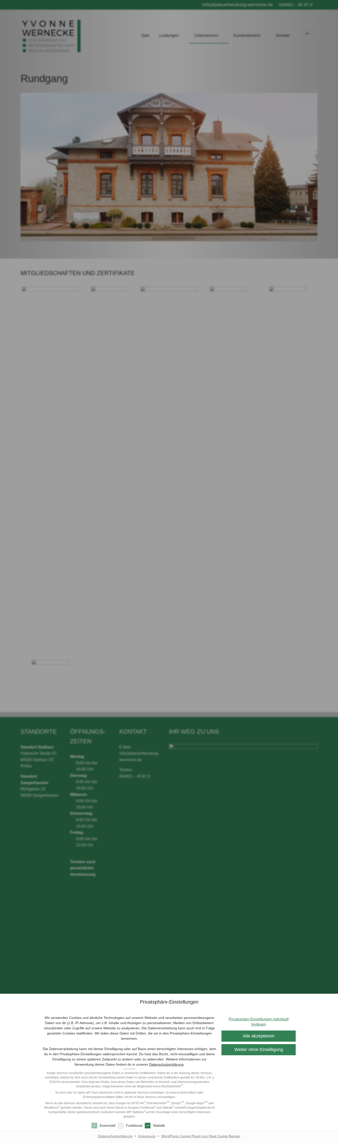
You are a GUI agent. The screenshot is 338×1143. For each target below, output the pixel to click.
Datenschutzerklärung (166, 1064)
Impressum (147, 1136)
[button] (258, 1049)
